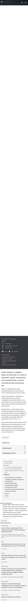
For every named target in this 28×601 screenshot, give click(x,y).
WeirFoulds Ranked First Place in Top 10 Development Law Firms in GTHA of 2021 (13, 557)
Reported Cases (7, 448)
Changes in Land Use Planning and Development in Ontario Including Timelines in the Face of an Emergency (13, 585)
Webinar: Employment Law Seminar (11, 597)
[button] (14, 446)
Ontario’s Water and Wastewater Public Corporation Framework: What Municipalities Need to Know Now (13, 529)
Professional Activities (9, 453)
